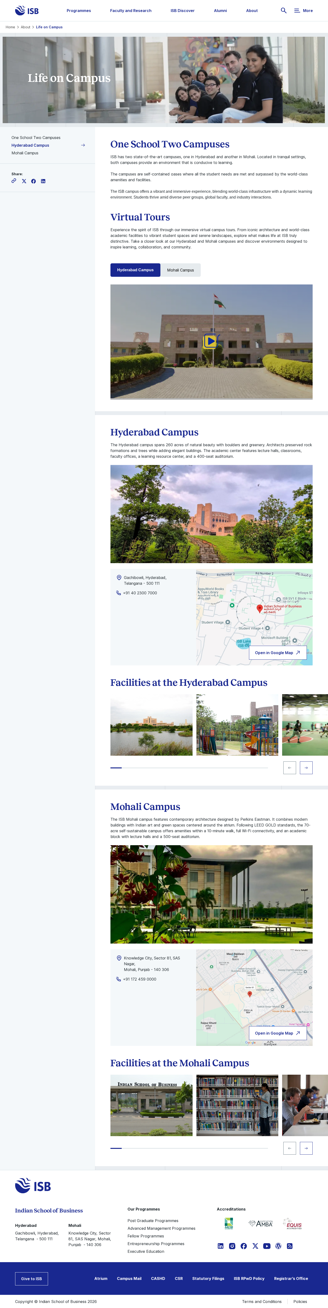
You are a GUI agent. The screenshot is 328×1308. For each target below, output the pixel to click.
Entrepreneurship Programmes (156, 1243)
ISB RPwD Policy (249, 1278)
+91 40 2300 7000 (140, 593)
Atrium (100, 1278)
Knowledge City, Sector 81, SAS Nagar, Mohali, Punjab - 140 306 (89, 1239)
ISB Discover (183, 10)
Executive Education (146, 1251)
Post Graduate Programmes (153, 1220)
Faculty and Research (131, 10)
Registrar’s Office (291, 1278)
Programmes (79, 10)
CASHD (158, 1278)
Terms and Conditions (262, 1301)
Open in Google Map (274, 652)
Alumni (220, 10)
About (252, 10)
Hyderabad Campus (30, 145)
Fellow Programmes (146, 1236)
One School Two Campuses (36, 137)
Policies (300, 1301)
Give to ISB (31, 1278)
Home (10, 27)
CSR (179, 1278)
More (308, 10)
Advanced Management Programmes (161, 1228)
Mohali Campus (25, 153)
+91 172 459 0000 (139, 979)
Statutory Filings (208, 1278)
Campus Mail (129, 1278)
